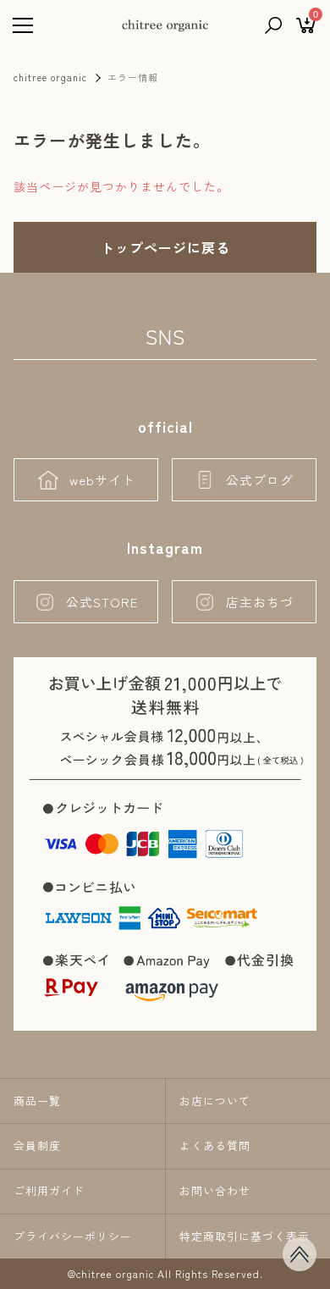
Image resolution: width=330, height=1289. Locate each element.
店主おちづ (260, 602)
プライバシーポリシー (73, 1236)
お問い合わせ (214, 1190)
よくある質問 (214, 1145)
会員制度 (37, 1145)
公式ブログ (260, 480)
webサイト (102, 480)
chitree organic (50, 77)
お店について (214, 1101)
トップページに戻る (165, 247)
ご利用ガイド (49, 1190)
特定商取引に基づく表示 (244, 1236)
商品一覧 (37, 1101)
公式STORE (102, 602)
